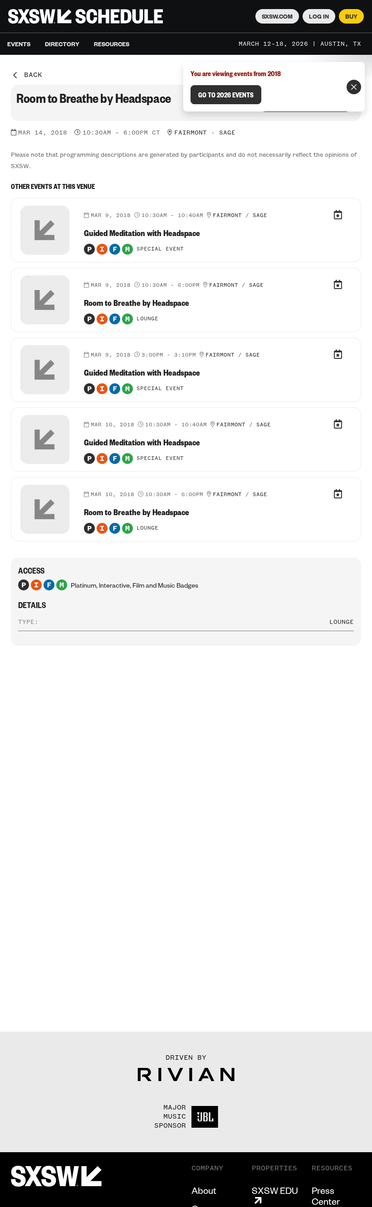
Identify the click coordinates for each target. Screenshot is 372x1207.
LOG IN (319, 16)
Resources (111, 44)
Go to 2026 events (226, 94)
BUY (351, 16)
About (203, 1190)
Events (18, 44)
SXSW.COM (277, 16)
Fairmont (190, 133)
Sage (227, 133)
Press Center (326, 1196)
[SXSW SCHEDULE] (85, 16)
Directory (62, 44)
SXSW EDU (275, 1190)
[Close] (354, 87)
